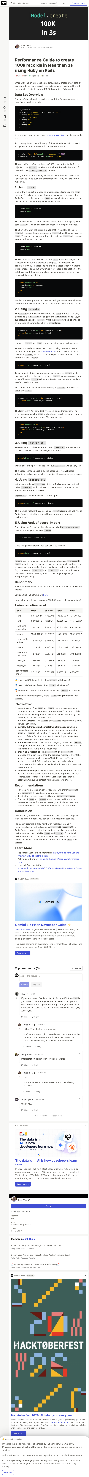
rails (18, 76)
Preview (36, 985)
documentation (48, 351)
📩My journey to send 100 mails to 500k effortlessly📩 (35, 1265)
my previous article (55, 135)
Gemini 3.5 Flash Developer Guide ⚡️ (43, 925)
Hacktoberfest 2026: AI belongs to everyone (41, 1415)
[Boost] (4, 125)
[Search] (11, 3)
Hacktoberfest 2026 (59, 1422)
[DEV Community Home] (4, 3)
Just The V (26, 45)
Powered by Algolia (48, 3)
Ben (23, 994)
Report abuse (57, 1116)
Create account (78, 3)
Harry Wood (26, 1054)
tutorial (44, 76)
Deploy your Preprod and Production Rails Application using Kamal (40, 1256)
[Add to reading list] (4, 117)
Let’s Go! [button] (8, 1472)
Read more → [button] (23, 953)
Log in (64, 3)
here (45, 595)
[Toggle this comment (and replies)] (17, 998)
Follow (49, 1206)
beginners (34, 76)
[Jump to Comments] (4, 108)
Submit (24, 985)
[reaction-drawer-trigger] (5, 99)
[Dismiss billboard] (85, 1439)
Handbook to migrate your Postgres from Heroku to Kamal (37, 1246)
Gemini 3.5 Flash (23, 929)
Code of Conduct (41, 1116)
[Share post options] (4, 134)
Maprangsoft (27, 1099)
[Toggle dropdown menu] (81, 879)
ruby (24, 76)
